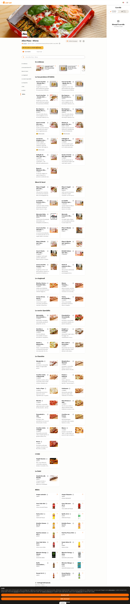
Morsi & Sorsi (25, 71)
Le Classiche (25, 82)
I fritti (23, 86)
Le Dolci (23, 90)
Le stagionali (25, 75)
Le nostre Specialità (26, 79)
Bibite (23, 94)
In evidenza (24, 63)
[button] (6, 2)
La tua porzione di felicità (27, 67)
